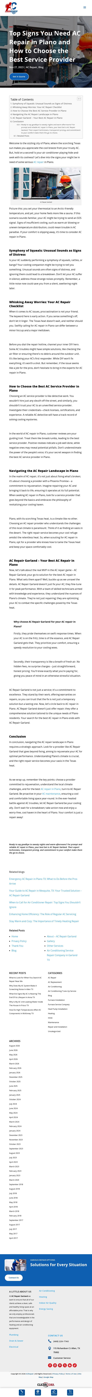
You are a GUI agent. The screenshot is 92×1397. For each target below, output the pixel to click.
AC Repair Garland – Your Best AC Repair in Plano (38, 117)
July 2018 (13, 1193)
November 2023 (16, 1139)
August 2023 (14, 1153)
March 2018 (14, 1211)
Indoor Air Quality (47, 1303)
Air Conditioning (55, 986)
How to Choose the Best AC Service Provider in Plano (40, 110)
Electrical (13, 1346)
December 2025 (15, 1077)
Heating (51, 1013)
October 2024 (15, 1099)
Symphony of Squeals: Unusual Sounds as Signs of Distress (42, 103)
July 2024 (13, 1104)
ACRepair (29, 1374)
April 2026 (13, 1059)
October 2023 (15, 1144)
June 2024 (13, 1108)
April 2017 (13, 1238)
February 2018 (15, 1216)
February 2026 (15, 1068)
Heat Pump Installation (57, 1009)
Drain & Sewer (16, 1340)
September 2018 (16, 1184)
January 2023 (14, 1175)
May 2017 (13, 1233)
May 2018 (13, 1202)
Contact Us (14, 1277)
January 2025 (14, 1095)
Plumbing (13, 1334)
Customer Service (62, 1358)
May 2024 (13, 1113)
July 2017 (13, 1229)
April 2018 (13, 1207)
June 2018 (13, 1198)
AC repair (38, 162)
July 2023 (13, 1157)
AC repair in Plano (51, 789)
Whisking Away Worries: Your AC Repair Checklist (37, 107)
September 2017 (16, 1220)
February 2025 (15, 1090)
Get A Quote (19, 76)
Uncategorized (54, 1031)
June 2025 (13, 1086)
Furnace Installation (56, 1000)
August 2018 (14, 1189)
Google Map (48, 1377)
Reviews (54, 1394)
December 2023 (15, 1135)
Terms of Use (71, 1374)
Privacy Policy (58, 1374)
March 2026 (14, 1063)
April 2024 (13, 1117)
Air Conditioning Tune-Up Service (62, 991)
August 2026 (14, 1046)
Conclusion (18, 121)
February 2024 (15, 1126)
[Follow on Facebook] (50, 1365)
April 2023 (13, 1162)
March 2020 (14, 1180)
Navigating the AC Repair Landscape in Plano (36, 114)
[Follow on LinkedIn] (70, 1365)
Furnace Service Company (59, 1004)
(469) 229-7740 (61, 1341)
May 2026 (13, 1054)
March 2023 (14, 1166)
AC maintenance (51, 793)
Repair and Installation (57, 1027)
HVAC (50, 1018)
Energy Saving (46, 1309)
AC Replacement (55, 982)
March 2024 (14, 1122)
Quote (70, 1394)
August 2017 (14, 1224)
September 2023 (16, 1148)
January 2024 (14, 1131)
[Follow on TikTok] (75, 1365)
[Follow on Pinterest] (60, 1365)
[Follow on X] (65, 1365)
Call (21, 1394)
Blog (41, 67)
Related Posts (23, 136)
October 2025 (15, 1081)
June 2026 (13, 1050)
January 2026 (14, 1072)
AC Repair (31, 67)
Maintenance (53, 1022)
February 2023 (15, 1171)
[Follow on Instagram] (55, 1365)
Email (38, 1394)
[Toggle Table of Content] (77, 99)
